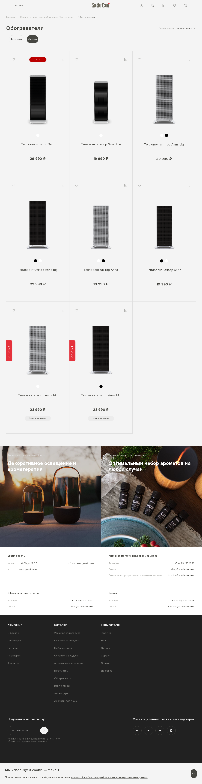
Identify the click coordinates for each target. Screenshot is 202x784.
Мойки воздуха (63, 648)
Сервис (105, 655)
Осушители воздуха (66, 655)
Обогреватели (62, 678)
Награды (13, 648)
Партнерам (14, 655)
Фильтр (32, 39)
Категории (16, 39)
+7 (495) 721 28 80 (82, 600)
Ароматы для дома (65, 701)
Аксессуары (61, 693)
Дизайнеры (14, 640)
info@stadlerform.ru (82, 606)
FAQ (103, 640)
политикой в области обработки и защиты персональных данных (109, 777)
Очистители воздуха (66, 640)
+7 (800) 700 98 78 (183, 600)
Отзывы (105, 648)
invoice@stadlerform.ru (181, 575)
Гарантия (106, 633)
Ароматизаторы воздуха (68, 663)
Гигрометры (61, 671)
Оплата (105, 663)
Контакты (13, 663)
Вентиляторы (62, 686)
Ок (193, 773)
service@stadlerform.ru (181, 606)
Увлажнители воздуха (67, 633)
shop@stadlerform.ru (182, 569)
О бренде (13, 633)
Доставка (106, 671)
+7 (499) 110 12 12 (184, 563)
